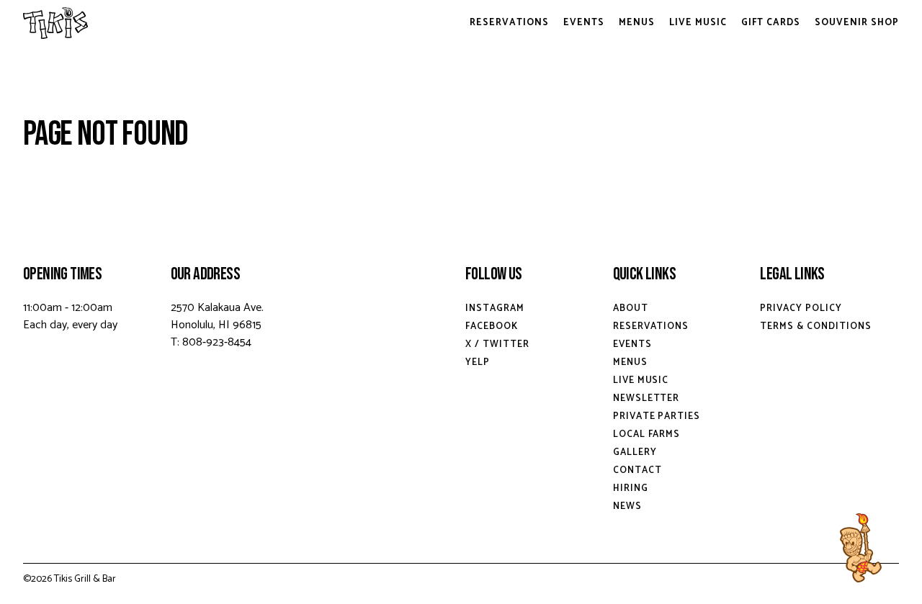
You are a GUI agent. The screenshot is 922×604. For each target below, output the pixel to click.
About (630, 308)
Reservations (509, 22)
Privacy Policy (801, 308)
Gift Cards (771, 22)
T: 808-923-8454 (211, 342)
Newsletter (646, 398)
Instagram (494, 308)
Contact (637, 470)
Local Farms (647, 434)
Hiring (630, 488)
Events (583, 22)
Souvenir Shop (857, 22)
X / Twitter (497, 344)
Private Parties (657, 416)
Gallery (635, 452)
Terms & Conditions (816, 326)
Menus (637, 22)
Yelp (477, 362)
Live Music (698, 22)
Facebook (491, 326)
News (627, 506)
